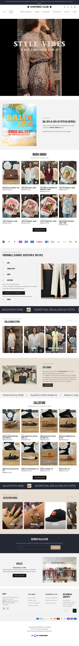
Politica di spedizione (52, 596)
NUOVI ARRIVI (11, 10)
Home (4, 10)
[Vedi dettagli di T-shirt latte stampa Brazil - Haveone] (68, 171)
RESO (75, 10)
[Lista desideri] (71, 5)
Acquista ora (19, 574)
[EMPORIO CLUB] (39, 5)
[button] (75, 5)
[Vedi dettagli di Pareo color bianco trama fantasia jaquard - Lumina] (68, 204)
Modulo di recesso (33, 604)
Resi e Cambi (32, 596)
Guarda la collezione (12, 286)
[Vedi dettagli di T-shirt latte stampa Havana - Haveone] (49, 204)
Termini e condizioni (34, 601)
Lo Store (48, 384)
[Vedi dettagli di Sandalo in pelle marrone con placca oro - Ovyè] (68, 419)
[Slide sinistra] (3, 2)
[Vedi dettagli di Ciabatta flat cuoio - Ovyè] (68, 452)
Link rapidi (31, 593)
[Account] (68, 5)
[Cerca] (64, 5)
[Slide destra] (75, 2)
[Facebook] (7, 607)
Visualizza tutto (39, 228)
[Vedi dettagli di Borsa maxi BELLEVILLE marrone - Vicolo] (11, 171)
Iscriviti (56, 546)
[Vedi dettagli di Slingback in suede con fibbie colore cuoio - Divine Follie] (11, 419)
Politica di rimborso (51, 599)
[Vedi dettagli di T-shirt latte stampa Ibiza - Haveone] (30, 204)
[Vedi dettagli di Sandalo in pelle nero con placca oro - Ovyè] (11, 452)
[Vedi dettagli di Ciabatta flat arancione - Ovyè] (49, 452)
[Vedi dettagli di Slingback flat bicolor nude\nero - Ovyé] (30, 452)
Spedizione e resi (51, 593)
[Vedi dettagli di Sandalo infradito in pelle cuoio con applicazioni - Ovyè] (49, 419)
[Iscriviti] (74, 609)
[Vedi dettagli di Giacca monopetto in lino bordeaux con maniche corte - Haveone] (49, 171)
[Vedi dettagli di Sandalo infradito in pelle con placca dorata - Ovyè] (30, 419)
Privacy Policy (32, 599)
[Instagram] (4, 607)
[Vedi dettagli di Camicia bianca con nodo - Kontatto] (30, 171)
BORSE (37, 10)
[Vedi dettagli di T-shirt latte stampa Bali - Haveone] (11, 204)
